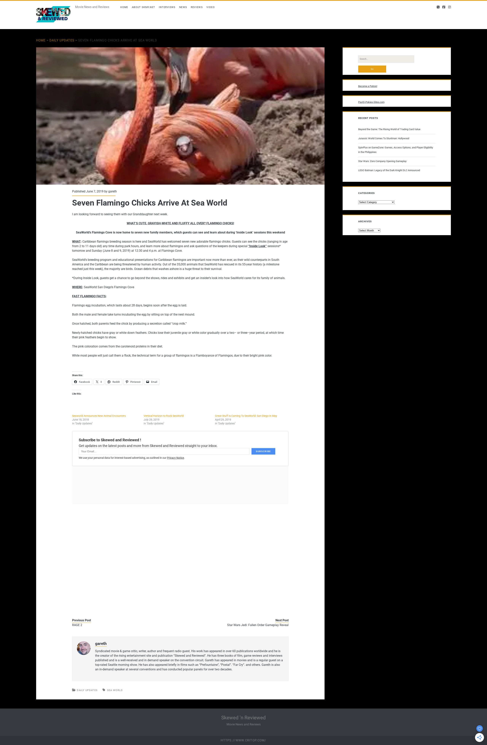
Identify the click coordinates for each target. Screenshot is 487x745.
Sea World (115, 690)
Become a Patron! (367, 86)
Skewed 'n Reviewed (243, 717)
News (183, 7)
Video (210, 7)
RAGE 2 (77, 625)
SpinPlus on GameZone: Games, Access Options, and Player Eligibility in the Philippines (395, 149)
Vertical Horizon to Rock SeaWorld (164, 415)
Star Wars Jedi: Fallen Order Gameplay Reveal (258, 625)
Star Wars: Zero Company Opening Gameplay (382, 161)
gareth (112, 191)
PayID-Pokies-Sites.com (371, 102)
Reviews (197, 7)
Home (124, 7)
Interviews (167, 7)
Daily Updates (62, 40)
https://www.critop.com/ (243, 740)
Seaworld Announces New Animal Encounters (99, 415)
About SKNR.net (143, 7)
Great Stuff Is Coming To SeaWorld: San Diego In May (246, 415)
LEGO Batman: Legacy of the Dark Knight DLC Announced (389, 170)
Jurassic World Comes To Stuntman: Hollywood (383, 138)
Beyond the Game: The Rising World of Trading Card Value (389, 129)
